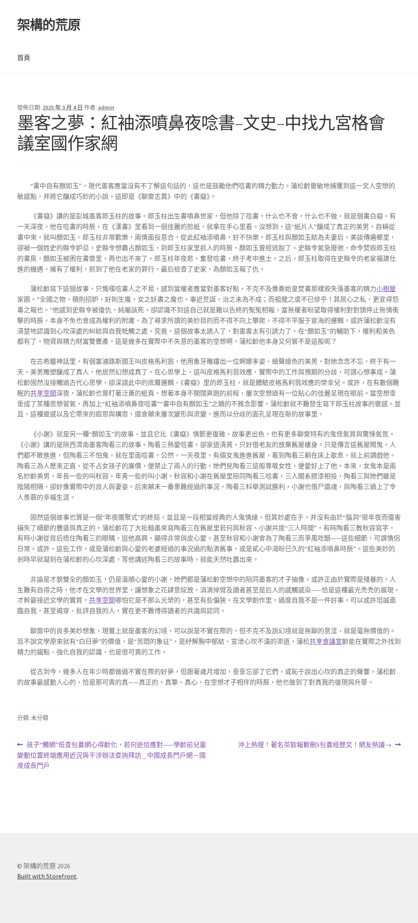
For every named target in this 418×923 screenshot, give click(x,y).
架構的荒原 (48, 25)
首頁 (23, 57)
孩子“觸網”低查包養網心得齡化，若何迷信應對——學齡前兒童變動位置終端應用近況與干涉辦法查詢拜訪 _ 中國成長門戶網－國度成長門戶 (111, 756)
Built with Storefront (47, 876)
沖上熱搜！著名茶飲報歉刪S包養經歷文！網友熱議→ (314, 745)
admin (106, 107)
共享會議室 (325, 641)
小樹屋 (386, 289)
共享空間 (43, 393)
